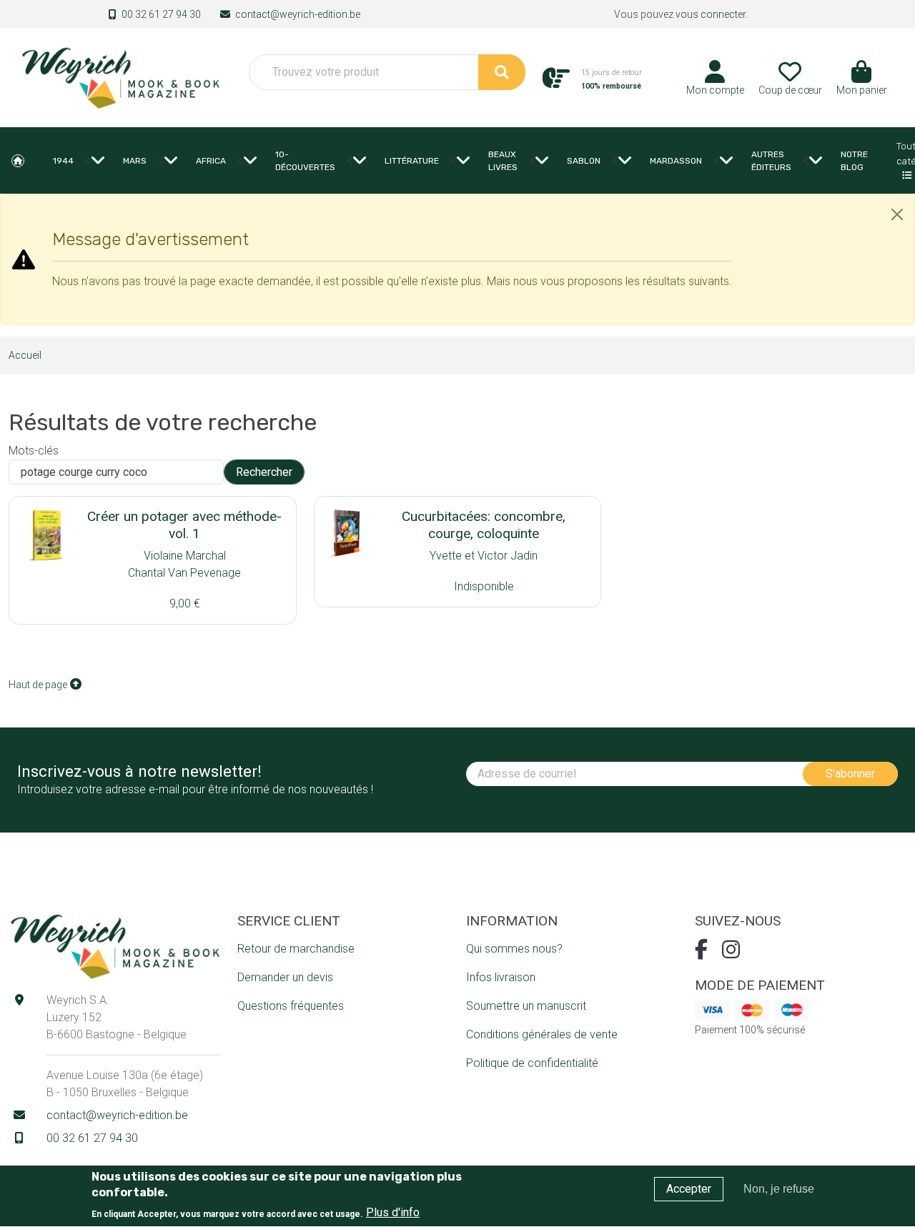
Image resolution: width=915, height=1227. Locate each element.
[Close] (897, 214)
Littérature (412, 161)
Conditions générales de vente (542, 1034)
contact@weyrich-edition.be (297, 14)
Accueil (18, 160)
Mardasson (676, 161)
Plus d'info (393, 1213)
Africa (211, 161)
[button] (861, 82)
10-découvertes (305, 160)
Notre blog (854, 160)
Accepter (688, 1189)
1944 (63, 161)
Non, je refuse (778, 1189)
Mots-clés (34, 450)
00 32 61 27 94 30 (161, 14)
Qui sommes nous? (514, 948)
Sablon (583, 161)
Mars (135, 161)
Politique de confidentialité (532, 1063)
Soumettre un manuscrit (526, 1006)
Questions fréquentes (290, 1006)
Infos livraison (500, 977)
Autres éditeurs (771, 160)
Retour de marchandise (296, 948)
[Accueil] (120, 77)
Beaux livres (503, 160)
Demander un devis (285, 977)
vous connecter (711, 14)
